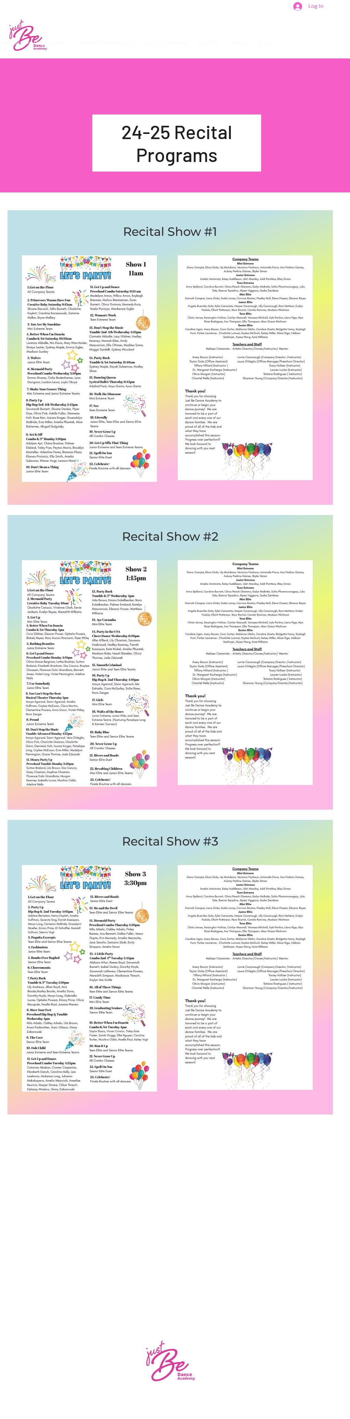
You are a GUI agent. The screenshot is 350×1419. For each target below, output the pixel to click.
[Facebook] (258, 12)
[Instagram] (269, 12)
